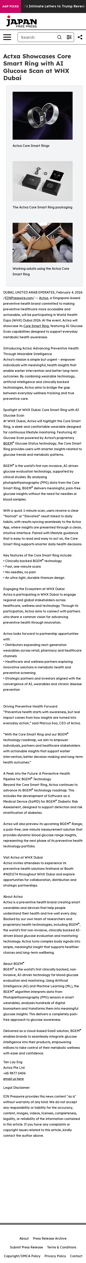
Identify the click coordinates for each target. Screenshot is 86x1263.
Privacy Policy (55, 1256)
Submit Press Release (26, 1247)
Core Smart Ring (36, 326)
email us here (13, 1079)
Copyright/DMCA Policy (22, 1256)
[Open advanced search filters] (69, 37)
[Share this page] (80, 37)
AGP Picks (10, 6)
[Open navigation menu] (7, 37)
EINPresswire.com (19, 298)
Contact (76, 1256)
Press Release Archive (50, 1238)
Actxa (43, 298)
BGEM (8, 443)
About (24, 1238)
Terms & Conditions (61, 1247)
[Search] (59, 37)
